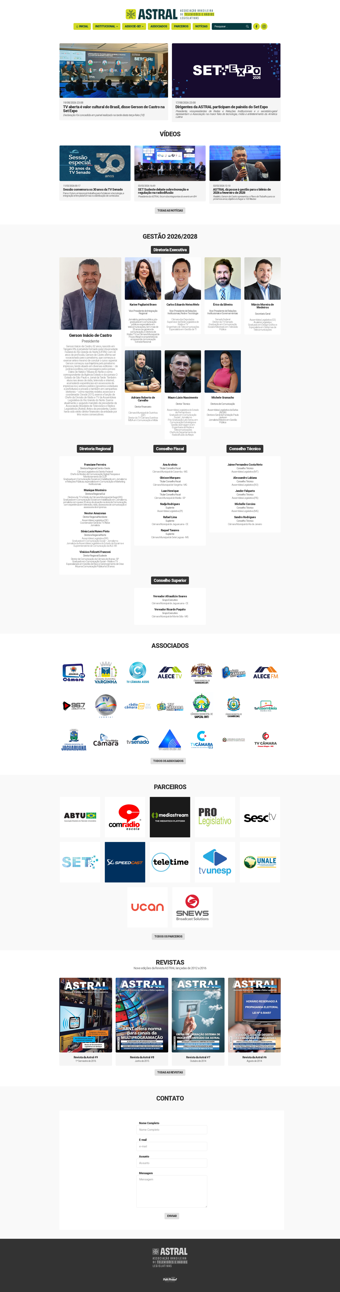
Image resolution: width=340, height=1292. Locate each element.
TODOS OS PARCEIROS (168, 936)
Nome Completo (149, 1123)
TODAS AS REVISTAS (170, 1072)
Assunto (144, 1156)
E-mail (143, 1140)
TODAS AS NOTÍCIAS (170, 210)
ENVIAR (172, 1216)
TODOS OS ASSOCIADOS (168, 761)
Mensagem (146, 1173)
